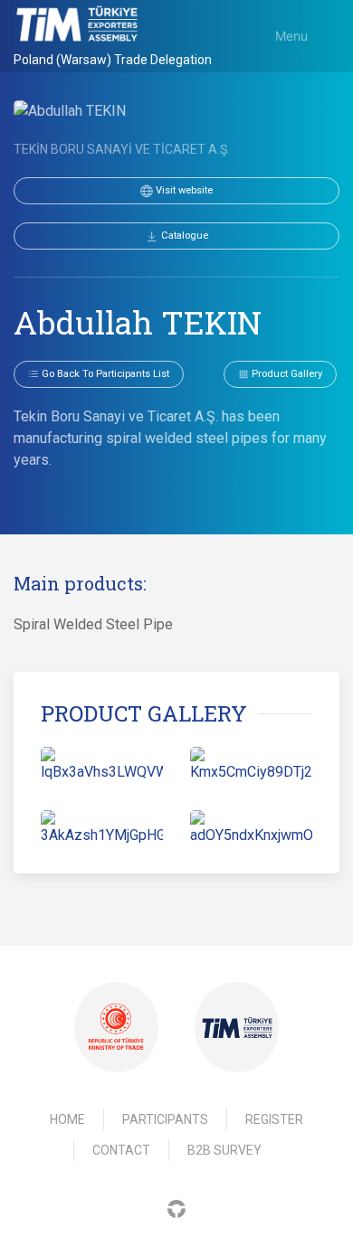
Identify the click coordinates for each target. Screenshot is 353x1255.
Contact (121, 1150)
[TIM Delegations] (77, 23)
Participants (165, 1119)
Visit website (183, 190)
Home (67, 1119)
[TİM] (237, 1027)
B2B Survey (224, 1150)
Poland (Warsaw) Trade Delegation (113, 59)
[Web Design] (176, 1207)
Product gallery (285, 374)
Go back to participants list (104, 374)
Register (274, 1119)
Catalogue (183, 235)
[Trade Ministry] (116, 1027)
